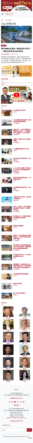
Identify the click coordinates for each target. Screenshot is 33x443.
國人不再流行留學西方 (19, 293)
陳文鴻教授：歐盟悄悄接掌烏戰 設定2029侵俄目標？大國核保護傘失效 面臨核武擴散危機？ (22, 246)
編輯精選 (15, 200)
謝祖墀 (6, 54)
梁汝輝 (15, 219)
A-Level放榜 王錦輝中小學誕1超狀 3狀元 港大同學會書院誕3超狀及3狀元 (22, 169)
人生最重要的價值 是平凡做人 (21, 148)
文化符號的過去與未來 (19, 110)
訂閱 (29, 430)
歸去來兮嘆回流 (17, 283)
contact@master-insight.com (18, 418)
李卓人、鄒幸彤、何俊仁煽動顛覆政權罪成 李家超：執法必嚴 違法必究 (22, 208)
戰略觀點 (4, 45)
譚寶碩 (15, 150)
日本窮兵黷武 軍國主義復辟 (20, 274)
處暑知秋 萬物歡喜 (18, 225)
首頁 (2, 20)
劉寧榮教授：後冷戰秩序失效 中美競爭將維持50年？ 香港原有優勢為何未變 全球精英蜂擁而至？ (22, 266)
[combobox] (16, 84)
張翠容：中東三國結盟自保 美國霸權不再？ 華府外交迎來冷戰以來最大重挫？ (22, 237)
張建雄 (15, 294)
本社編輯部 (16, 123)
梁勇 (14, 258)
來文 (14, 181)
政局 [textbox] (3, 84)
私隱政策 (30, 438)
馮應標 (15, 285)
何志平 (15, 112)
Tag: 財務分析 (8, 20)
